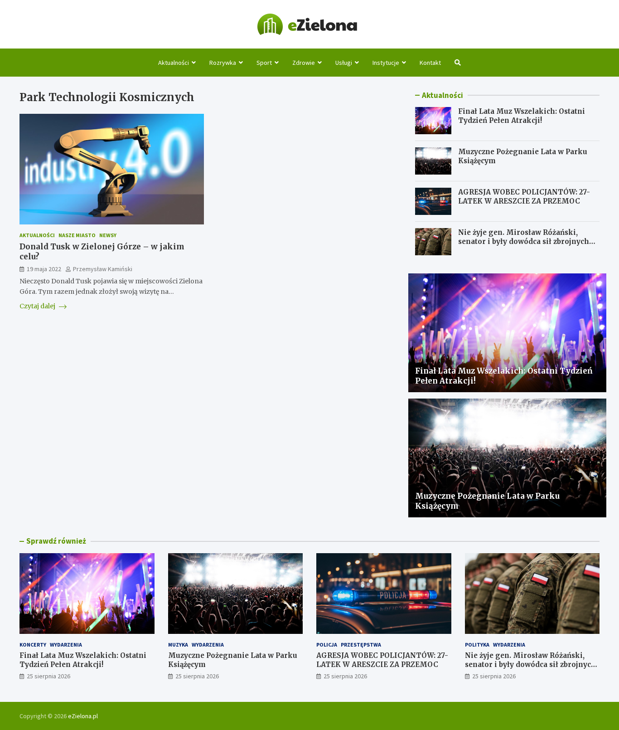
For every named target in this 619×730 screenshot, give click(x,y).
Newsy (107, 235)
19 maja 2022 (44, 269)
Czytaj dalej (38, 306)
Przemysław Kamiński (102, 269)
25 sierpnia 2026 (48, 676)
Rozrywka (222, 62)
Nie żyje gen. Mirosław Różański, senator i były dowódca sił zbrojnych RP (523, 241)
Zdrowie (303, 62)
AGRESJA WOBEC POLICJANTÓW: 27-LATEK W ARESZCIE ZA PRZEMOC (524, 196)
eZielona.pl (83, 716)
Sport (264, 62)
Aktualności (173, 62)
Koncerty (32, 644)
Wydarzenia (66, 644)
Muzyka (178, 644)
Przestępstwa (361, 644)
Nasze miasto (77, 235)
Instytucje (385, 62)
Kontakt (430, 62)
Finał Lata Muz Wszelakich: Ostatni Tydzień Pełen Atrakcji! (521, 116)
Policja (326, 644)
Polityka (477, 644)
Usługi (343, 62)
